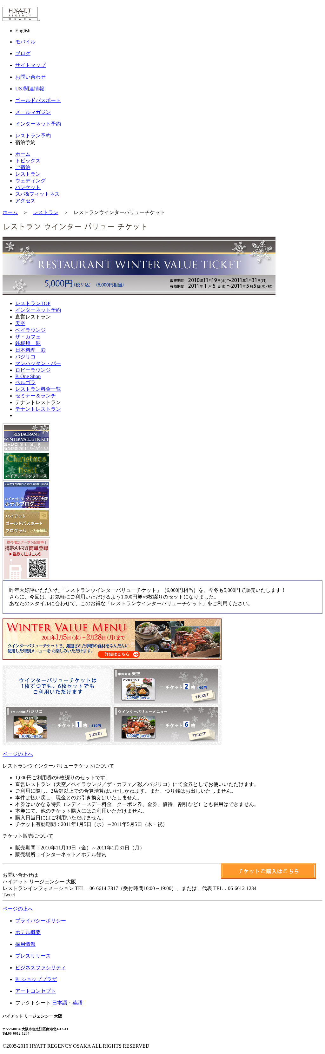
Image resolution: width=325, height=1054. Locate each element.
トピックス (28, 160)
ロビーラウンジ (33, 370)
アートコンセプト (35, 991)
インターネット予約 (38, 124)
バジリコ (25, 356)
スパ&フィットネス (37, 194)
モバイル (25, 41)
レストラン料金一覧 (38, 389)
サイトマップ (30, 65)
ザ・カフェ (28, 336)
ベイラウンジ (30, 330)
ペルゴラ (25, 382)
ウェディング (30, 180)
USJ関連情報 (29, 88)
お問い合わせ (30, 77)
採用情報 (25, 944)
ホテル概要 (28, 932)
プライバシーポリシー (40, 920)
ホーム (22, 154)
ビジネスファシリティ (40, 967)
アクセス (25, 200)
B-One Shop (28, 376)
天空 (20, 323)
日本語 (59, 1002)
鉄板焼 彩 (28, 343)
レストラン (28, 174)
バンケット (28, 187)
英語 (77, 1002)
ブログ (22, 53)
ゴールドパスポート (38, 100)
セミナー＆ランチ (35, 395)
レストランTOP (32, 303)
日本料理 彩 (30, 350)
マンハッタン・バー (38, 363)
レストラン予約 (33, 135)
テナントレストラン (38, 409)
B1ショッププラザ (36, 979)
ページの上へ (18, 754)
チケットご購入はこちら (268, 871)
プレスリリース (33, 956)
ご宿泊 (22, 167)
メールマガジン (33, 112)
